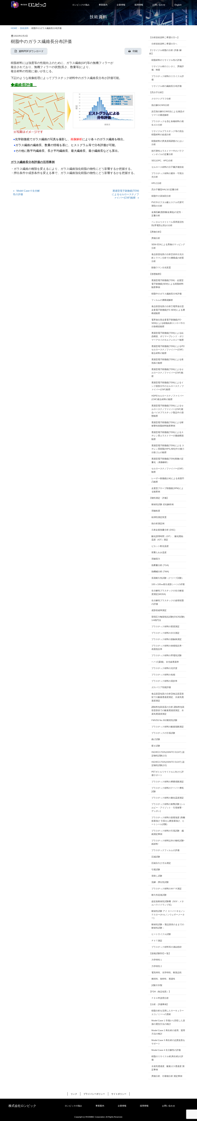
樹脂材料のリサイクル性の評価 (166, 60)
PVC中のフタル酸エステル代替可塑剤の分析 (167, 204)
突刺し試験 (156, 876)
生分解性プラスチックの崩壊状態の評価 (167, 602)
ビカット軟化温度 (160, 546)
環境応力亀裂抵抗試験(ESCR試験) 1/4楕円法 (168, 618)
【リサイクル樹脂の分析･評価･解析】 (165, 52)
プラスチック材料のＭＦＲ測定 (166, 888)
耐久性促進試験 (159, 895)
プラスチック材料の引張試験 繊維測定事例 (167, 832)
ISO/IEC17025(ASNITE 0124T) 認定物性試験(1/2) (167, 754)
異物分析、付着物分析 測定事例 (166, 1076)
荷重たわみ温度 (159, 552)
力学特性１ (156, 959)
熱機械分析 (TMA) (160, 571)
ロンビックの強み (73, 1106)
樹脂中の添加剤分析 (161, 196)
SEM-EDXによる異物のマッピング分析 (168, 246)
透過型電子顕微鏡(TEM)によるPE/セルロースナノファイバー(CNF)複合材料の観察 (168, 349)
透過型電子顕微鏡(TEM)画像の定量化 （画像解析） (167, 460)
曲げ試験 (155, 739)
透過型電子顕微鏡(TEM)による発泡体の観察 (167, 361)
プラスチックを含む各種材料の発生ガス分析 (167, 123)
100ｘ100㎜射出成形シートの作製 (168, 584)
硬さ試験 (155, 746)
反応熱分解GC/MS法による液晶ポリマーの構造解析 (167, 113)
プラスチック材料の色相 (163, 674)
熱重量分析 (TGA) (160, 565)
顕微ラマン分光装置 (161, 267)
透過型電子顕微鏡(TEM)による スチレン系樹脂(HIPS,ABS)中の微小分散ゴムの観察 (167, 449)
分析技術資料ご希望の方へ (164, 43)
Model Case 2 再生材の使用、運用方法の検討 (168, 1032)
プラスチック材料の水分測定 (165, 633)
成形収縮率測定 (159, 610)
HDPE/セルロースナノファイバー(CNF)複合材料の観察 (167, 397)
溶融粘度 (155, 510)
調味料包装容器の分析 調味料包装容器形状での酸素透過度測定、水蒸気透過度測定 (167, 710)
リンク (74, 1094)
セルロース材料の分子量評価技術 (167, 167)
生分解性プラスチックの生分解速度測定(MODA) (167, 592)
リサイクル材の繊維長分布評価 (166, 86)
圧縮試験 (155, 856)
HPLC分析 (156, 183)
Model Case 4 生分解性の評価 (26, 192)
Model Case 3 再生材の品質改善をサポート (168, 1042)
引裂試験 (155, 869)
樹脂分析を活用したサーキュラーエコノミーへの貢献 (167, 1012)
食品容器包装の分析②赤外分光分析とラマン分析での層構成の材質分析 (167, 257)
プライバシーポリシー (94, 1094)
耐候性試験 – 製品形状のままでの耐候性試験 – (167, 926)
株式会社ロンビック (22, 1105)
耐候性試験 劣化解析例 (162, 504)
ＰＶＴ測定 (156, 940)
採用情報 (144, 1106)
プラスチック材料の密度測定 (165, 626)
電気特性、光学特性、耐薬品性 (166, 972)
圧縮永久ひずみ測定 (161, 863)
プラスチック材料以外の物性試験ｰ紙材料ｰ (168, 842)
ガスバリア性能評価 (161, 687)
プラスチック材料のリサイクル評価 (167, 78)
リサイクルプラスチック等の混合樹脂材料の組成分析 (167, 133)
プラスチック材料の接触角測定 (166, 639)
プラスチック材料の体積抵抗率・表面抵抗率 (167, 647)
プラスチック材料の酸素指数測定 (167, 726)
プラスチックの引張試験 (163, 733)
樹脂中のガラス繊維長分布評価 (166, 293)
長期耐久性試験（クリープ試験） (167, 578)
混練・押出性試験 (160, 882)
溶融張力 (155, 558)
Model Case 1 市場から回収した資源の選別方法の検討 (168, 1022)
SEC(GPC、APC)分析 (162, 160)
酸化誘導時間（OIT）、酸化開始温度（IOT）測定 (167, 538)
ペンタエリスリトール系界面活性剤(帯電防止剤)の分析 (167, 224)
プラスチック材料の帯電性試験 (166, 655)
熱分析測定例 (157, 523)
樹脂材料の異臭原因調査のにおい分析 (167, 143)
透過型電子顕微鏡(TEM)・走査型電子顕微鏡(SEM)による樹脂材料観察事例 (167, 283)
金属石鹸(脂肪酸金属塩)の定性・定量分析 (167, 214)
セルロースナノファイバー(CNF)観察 (167, 470)
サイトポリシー (118, 1094)
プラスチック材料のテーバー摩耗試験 (167, 790)
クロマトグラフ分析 (161, 98)
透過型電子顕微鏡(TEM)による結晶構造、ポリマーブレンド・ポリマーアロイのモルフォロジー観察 (167, 336)
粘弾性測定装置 (159, 517)
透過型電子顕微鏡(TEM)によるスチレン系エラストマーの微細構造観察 (167, 435)
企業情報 (122, 1106)
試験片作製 (156, 985)
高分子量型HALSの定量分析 (165, 189)
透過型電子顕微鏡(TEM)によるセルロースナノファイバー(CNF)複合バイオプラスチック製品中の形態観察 (167, 410)
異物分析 (155, 238)
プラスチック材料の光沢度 (164, 668)
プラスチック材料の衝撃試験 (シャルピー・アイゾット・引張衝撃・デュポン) (168, 807)
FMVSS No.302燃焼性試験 (164, 720)
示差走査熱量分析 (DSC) (163, 530)
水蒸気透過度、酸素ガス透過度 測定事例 (167, 1068)
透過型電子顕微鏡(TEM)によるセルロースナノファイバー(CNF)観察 (125, 194)
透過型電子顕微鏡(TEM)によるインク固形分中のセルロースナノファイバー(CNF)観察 (167, 386)
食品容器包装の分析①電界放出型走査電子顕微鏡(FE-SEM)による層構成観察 (168, 309)
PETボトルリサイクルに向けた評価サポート (167, 773)
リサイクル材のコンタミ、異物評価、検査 (167, 68)
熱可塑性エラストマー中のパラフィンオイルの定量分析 (167, 152)
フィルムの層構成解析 (162, 300)
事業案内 (100, 1106)
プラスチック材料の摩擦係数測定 (167, 781)
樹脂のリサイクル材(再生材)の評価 (167, 1058)
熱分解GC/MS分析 (160, 105)
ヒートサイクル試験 (161, 934)
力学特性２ (156, 966)
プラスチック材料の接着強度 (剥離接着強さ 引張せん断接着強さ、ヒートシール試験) (168, 821)
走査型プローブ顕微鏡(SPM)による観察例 (167, 490)
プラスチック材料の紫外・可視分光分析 (167, 175)
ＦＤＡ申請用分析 (160, 998)
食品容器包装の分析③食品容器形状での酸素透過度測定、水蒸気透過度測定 (167, 697)
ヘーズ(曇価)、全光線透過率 (165, 662)
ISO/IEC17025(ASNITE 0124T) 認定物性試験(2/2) (167, 764)
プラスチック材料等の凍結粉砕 (166, 947)
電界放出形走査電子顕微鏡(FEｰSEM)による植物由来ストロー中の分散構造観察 (168, 323)
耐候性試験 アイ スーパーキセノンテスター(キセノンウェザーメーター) (168, 914)
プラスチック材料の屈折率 (164, 681)
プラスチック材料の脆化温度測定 (167, 798)
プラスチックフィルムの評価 (165, 850)
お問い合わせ (168, 1106)
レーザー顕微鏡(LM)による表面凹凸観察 (167, 480)
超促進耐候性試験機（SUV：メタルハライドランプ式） (167, 903)
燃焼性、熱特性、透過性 (163, 979)
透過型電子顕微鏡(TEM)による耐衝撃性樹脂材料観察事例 (167, 424)
